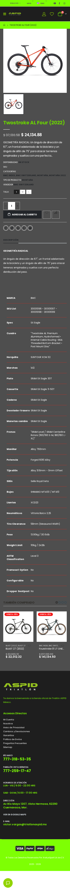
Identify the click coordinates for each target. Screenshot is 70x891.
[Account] (44, 14)
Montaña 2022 (57, 175)
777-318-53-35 (17, 759)
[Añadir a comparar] (56, 215)
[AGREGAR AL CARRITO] (28, 617)
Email (30, 228)
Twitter (11, 228)
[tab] (10, 240)
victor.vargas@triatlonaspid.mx (25, 824)
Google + (24, 228)
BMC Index (9, 175)
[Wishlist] (52, 14)
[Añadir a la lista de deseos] (47, 215)
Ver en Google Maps (14, 814)
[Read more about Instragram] (64, 3)
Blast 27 (21, 645)
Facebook (5, 228)
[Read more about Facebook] (59, 3)
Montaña (42, 175)
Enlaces (14, 3)
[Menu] (4, 14)
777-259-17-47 (17, 770)
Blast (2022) (11, 645)
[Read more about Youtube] (55, 3)
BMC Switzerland (26, 175)
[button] (56, 602)
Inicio (4, 25)
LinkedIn (18, 228)
